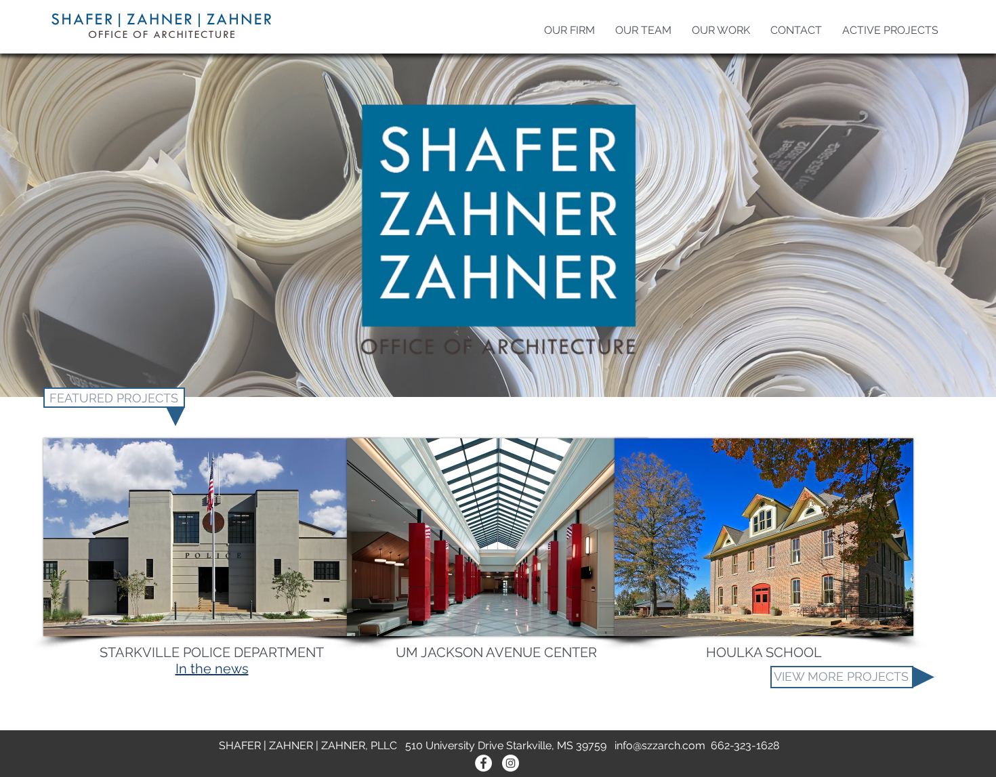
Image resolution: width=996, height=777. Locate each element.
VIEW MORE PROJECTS (841, 676)
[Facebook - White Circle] (483, 763)
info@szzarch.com (660, 745)
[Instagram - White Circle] (510, 763)
